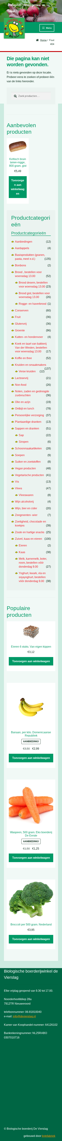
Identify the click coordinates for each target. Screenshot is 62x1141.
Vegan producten (25, 468)
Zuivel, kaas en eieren (28, 538)
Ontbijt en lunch (24, 408)
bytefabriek (48, 1135)
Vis (17, 481)
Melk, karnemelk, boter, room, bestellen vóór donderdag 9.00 (33, 562)
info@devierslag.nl (24, 1016)
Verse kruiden (27, 371)
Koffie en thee (23, 358)
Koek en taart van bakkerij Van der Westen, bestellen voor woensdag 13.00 (31, 347)
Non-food (20, 384)
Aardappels (22, 248)
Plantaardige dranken (28, 421)
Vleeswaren (26, 495)
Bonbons (20, 265)
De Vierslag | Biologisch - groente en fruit (14, 28)
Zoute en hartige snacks (29, 532)
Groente (20, 330)
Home (43, 40)
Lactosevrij (21, 378)
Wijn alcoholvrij (24, 501)
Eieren (23, 545)
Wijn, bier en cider (26, 508)
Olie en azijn (22, 402)
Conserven (21, 310)
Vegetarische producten (29, 475)
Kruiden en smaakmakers (30, 364)
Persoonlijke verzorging (29, 415)
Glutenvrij (21, 323)
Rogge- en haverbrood (32, 303)
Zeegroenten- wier (26, 515)
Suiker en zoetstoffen (28, 461)
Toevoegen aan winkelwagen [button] (17, 187)
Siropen (23, 441)
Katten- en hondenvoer (29, 336)
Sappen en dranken (27, 428)
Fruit (17, 317)
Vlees (18, 488)
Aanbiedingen (23, 241)
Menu (49, 27)
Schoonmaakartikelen (28, 448)
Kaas (22, 552)
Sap (21, 435)
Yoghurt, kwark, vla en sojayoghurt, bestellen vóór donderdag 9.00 (32, 577)
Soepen (20, 455)
